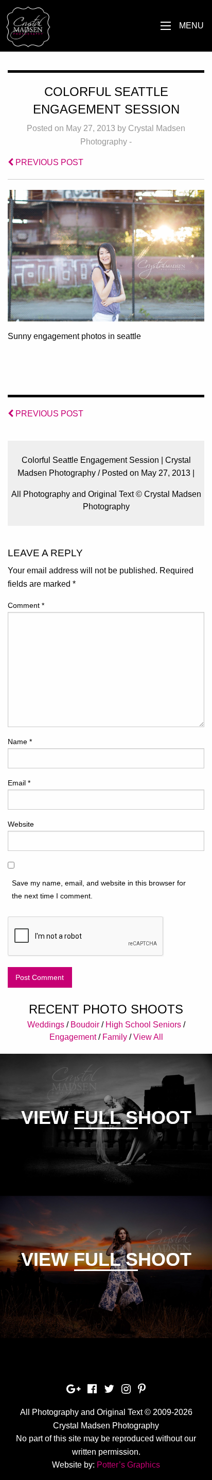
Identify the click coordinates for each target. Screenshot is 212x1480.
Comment (26, 605)
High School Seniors (143, 1024)
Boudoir (84, 1024)
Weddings (45, 1024)
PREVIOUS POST (48, 162)
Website (21, 824)
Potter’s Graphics (128, 1464)
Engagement (72, 1037)
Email (19, 783)
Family (114, 1037)
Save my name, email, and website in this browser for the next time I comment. (99, 889)
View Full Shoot (106, 1117)
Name (20, 741)
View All (148, 1037)
